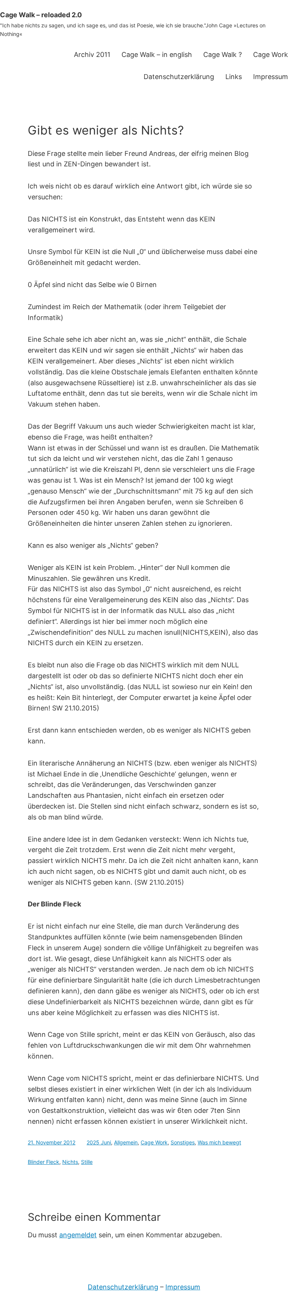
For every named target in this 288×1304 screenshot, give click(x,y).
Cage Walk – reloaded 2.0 (41, 15)
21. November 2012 (51, 1142)
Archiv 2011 (92, 54)
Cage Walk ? (222, 54)
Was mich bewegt (219, 1142)
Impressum (270, 77)
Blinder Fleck (43, 1162)
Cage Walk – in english (157, 54)
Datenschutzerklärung (179, 77)
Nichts (70, 1162)
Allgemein (126, 1142)
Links (233, 77)
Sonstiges (183, 1142)
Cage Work (270, 54)
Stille (87, 1162)
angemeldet (78, 1235)
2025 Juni (99, 1142)
